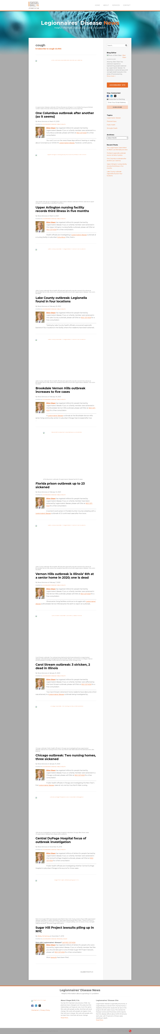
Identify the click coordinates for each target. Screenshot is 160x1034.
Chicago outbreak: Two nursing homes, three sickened (66, 757)
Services (116, 5)
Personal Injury (62, 939)
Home (97, 5)
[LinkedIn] (111, 96)
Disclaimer (35, 1010)
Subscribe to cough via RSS (49, 49)
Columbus (61, 237)
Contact (126, 5)
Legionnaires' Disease (80, 23)
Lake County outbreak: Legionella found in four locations (61, 299)
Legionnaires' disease (49, 124)
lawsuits (54, 957)
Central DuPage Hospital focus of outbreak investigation (61, 840)
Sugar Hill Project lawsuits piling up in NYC (65, 929)
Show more (111, 76)
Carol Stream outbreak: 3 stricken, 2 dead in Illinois (63, 666)
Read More (99, 1020)
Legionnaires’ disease (67, 143)
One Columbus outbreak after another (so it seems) (65, 114)
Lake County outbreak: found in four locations (114, 174)
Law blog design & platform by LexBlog (118, 1030)
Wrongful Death (112, 128)
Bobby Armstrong (43, 936)
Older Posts (86, 972)
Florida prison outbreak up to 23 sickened (60, 485)
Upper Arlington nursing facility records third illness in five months (62, 209)
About (106, 5)
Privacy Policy (45, 1010)
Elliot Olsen (124, 56)
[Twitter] (115, 96)
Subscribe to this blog (116, 99)
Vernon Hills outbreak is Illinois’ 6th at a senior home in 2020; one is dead (65, 575)
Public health (61, 124)
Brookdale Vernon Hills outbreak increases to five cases (60, 390)
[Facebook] (108, 96)
